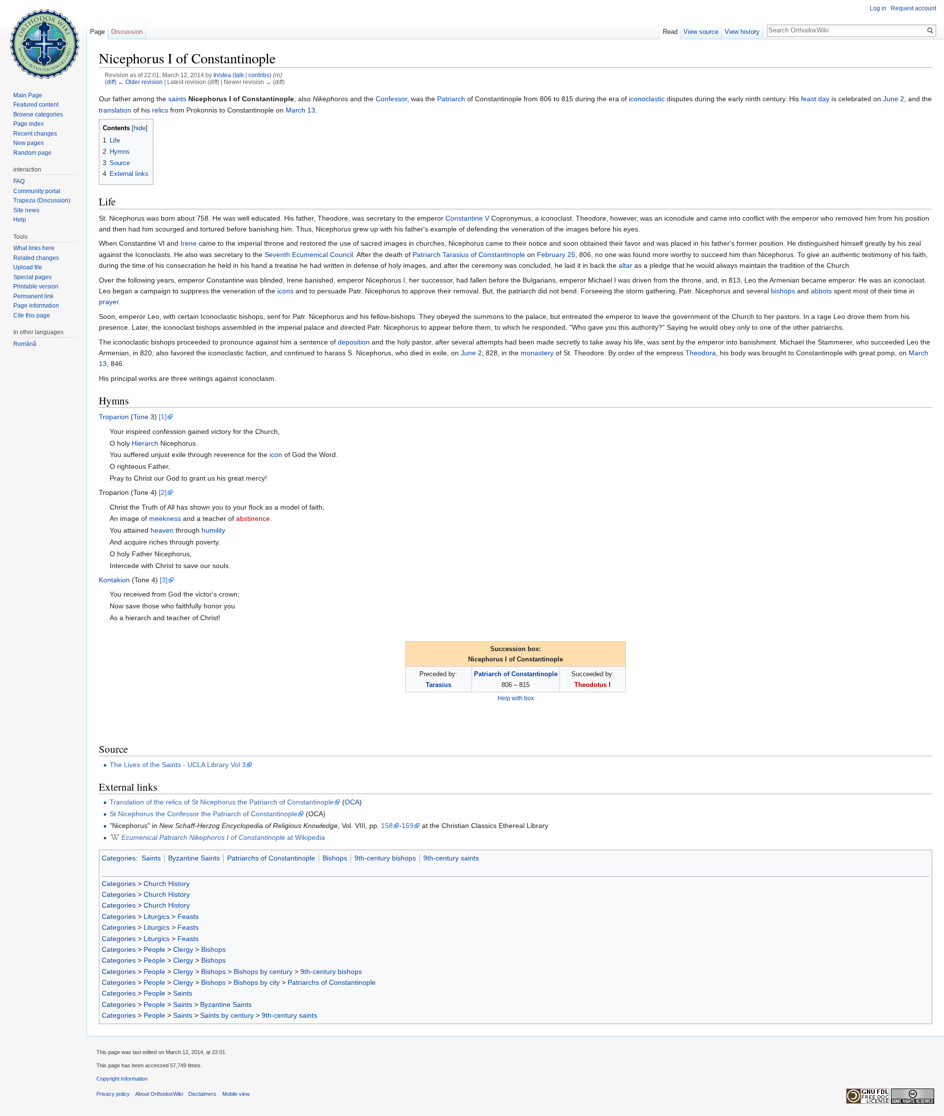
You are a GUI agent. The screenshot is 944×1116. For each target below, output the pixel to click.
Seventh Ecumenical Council (309, 254)
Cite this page (31, 315)
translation (115, 110)
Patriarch (451, 99)
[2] (163, 492)
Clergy (183, 949)
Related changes (36, 258)
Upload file (27, 267)
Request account (913, 8)
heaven (162, 530)
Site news (26, 210)
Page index (28, 123)
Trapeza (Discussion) (41, 200)
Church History (167, 883)
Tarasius (438, 684)
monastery (537, 353)
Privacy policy (113, 1094)
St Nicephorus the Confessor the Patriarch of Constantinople (203, 814)
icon (275, 454)
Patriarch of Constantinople (516, 674)
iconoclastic (647, 99)
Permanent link (33, 296)
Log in (878, 8)
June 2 (893, 99)
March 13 (300, 110)
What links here (34, 248)
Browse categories (38, 114)
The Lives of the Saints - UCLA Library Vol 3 (178, 765)
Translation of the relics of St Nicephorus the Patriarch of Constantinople (222, 802)
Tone (140, 417)
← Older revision (140, 82)
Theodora (700, 353)
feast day (815, 99)
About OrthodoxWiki (159, 1094)
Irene (188, 243)
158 (387, 826)
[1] (163, 417)
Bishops (335, 858)
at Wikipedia (223, 837)
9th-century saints (451, 858)
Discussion (127, 31)
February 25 (556, 254)
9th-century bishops (385, 858)
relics (160, 110)
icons (285, 291)
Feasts (188, 916)
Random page (32, 152)
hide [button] (140, 128)
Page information (36, 305)
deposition (354, 342)
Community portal (36, 191)
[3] (164, 580)
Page (97, 31)
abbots (821, 291)
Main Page (27, 95)
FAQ (19, 181)
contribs (258, 75)
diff (111, 82)
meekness (165, 518)
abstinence (253, 518)
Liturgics (157, 916)
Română (24, 344)
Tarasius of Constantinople (483, 254)
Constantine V (467, 218)
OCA (352, 802)
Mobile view (236, 1094)
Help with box (516, 698)
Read (670, 31)
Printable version (36, 286)
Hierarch (145, 443)
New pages (28, 143)
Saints (151, 858)
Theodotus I (592, 684)
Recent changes (35, 133)
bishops (783, 291)
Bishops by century (263, 971)
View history (742, 31)
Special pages (32, 277)
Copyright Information (122, 1079)
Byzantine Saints (194, 858)
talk (239, 75)
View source (700, 31)
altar (625, 265)
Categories (119, 858)
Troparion (114, 417)
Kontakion (114, 580)
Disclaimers (202, 1094)
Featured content (36, 104)
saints (177, 99)
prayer (108, 302)
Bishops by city (257, 982)
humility (213, 530)
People (154, 949)
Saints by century (227, 1015)
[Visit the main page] (43, 39)
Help (19, 219)
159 (407, 826)
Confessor (391, 99)
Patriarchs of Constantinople (271, 858)
